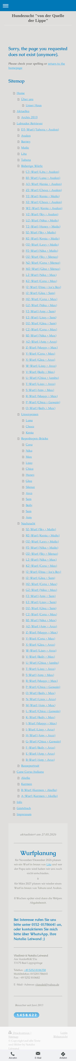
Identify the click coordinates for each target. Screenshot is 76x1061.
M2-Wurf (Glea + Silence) (43, 269)
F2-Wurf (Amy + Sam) (41, 311)
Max (29, 457)
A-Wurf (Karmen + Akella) (39, 796)
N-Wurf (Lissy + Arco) (41, 699)
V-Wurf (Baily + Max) (40, 372)
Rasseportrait (30, 765)
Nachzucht (28, 523)
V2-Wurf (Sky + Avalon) (42, 214)
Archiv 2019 (29, 117)
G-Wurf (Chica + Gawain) (43, 741)
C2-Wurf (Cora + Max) (41, 329)
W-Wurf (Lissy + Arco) (41, 366)
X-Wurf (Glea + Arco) (40, 360)
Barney (25, 141)
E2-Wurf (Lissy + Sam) (41, 317)
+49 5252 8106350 (35, 970)
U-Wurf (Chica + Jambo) (42, 378)
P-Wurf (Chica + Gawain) (43, 402)
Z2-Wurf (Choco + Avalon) (44, 190)
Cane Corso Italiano (30, 772)
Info (19, 802)
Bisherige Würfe (32, 166)
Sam (28, 499)
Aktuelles (23, 111)
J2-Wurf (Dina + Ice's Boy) (43, 287)
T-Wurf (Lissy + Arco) (40, 384)
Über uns (27, 99)
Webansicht (60, 1036)
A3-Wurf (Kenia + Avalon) (44, 184)
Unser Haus (34, 105)
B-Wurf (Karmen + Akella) (39, 790)
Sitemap (13, 1036)
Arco (29, 493)
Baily (29, 505)
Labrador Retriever (30, 123)
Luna (29, 420)
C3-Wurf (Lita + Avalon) (42, 172)
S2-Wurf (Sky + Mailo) (41, 232)
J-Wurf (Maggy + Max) (41, 723)
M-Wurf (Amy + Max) (40, 705)
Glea (29, 481)
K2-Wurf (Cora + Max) (41, 281)
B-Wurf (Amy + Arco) (40, 760)
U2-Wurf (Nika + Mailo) (42, 220)
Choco (30, 426)
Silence (30, 487)
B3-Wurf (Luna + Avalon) (43, 178)
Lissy (29, 463)
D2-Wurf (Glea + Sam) (41, 323)
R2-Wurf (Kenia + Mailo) (43, 238)
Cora (29, 444)
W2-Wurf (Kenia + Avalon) (44, 208)
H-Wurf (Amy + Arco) (40, 735)
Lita (24, 154)
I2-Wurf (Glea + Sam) (40, 293)
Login (64, 1032)
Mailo (25, 147)
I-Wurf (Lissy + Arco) (40, 729)
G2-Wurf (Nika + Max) (41, 305)
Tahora (26, 160)
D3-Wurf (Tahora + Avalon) (40, 129)
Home (21, 93)
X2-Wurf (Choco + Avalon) (44, 202)
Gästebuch (24, 808)
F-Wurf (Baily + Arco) (40, 747)
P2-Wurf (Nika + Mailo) (42, 251)
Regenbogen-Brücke (34, 438)
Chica (29, 469)
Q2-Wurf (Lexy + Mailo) (42, 244)
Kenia (30, 432)
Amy (29, 517)
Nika (29, 450)
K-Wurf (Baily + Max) (40, 717)
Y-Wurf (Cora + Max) (40, 353)
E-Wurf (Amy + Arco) (40, 753)
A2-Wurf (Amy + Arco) (41, 341)
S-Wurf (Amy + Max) (40, 390)
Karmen (26, 784)
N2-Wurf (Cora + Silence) (43, 263)
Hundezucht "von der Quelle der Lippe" (38, 18)
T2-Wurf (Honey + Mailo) (43, 226)
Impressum (24, 814)
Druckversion (21, 1033)
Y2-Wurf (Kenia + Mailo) (43, 196)
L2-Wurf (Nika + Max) (41, 275)
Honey (30, 475)
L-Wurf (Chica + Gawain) (43, 711)
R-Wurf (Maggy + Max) (42, 396)
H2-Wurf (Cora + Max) (41, 299)
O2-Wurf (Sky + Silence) (42, 257)
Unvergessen (29, 414)
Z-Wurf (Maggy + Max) (42, 347)
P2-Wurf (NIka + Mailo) (42, 547)
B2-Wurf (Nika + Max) (41, 335)
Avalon (26, 135)
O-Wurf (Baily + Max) (40, 408)
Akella (25, 778)
